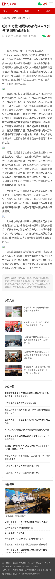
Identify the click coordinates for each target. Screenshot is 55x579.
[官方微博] (45, 4)
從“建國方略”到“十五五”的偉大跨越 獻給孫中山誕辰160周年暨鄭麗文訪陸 (27, 447)
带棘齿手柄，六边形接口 (15, 533)
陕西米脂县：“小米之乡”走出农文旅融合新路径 (25, 539)
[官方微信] (40, 4)
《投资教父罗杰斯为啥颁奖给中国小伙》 (22, 466)
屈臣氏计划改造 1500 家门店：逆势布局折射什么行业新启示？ (27, 411)
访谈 (16, 11)
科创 (48, 11)
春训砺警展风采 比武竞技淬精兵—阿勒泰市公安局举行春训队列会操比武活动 (27, 395)
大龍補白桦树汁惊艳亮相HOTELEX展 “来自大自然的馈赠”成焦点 (27, 457)
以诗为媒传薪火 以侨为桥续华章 (19, 528)
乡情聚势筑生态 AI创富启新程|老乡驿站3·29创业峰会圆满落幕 (27, 438)
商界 (27, 11)
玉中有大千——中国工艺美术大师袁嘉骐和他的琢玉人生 (27, 421)
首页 (5, 11)
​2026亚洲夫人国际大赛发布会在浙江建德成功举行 (27, 429)
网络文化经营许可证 (27, 570)
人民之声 (12, 4)
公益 (37, 11)
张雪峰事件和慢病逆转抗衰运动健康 (20, 403)
